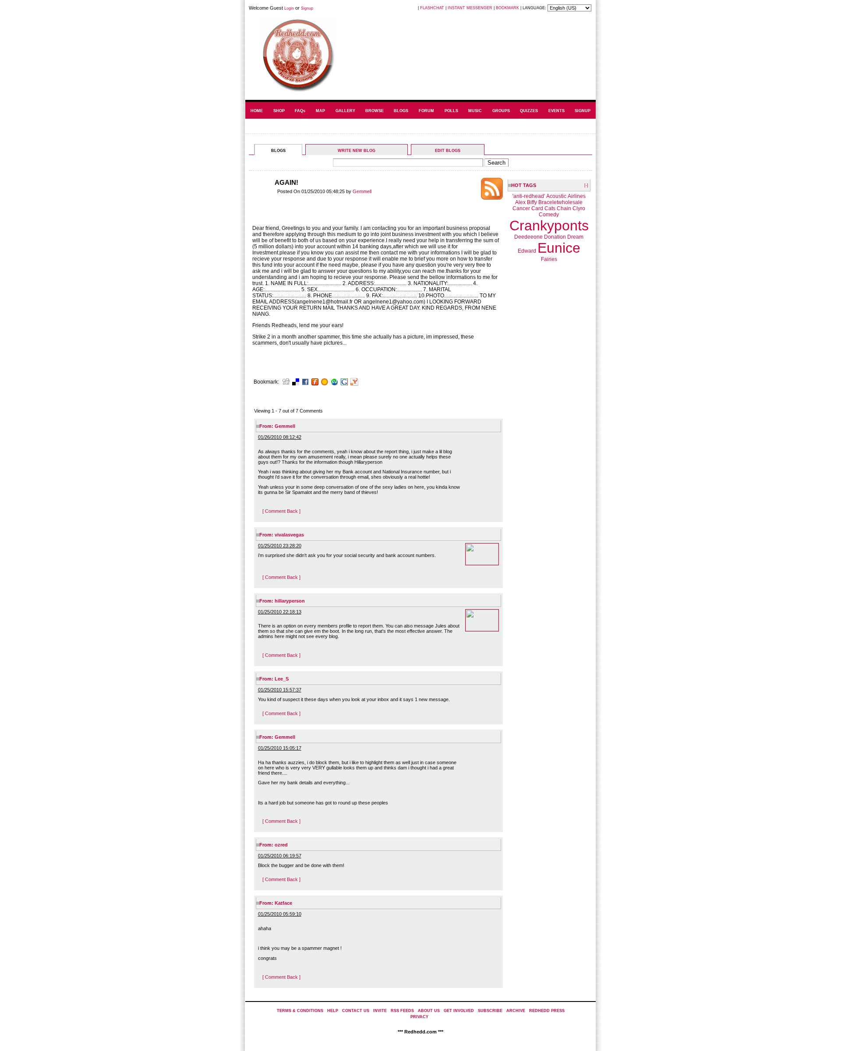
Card (537, 208)
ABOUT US (429, 1011)
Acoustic (556, 196)
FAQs (300, 111)
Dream (575, 237)
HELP (332, 1011)
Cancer (521, 208)
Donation (555, 237)
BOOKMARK (507, 8)
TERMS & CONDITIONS (300, 1011)
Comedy (549, 215)
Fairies (549, 259)
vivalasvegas (289, 534)
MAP (320, 111)
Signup (307, 8)
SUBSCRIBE (490, 1011)
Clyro (578, 208)
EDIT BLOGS (447, 150)
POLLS (451, 111)
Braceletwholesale (560, 202)
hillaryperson (290, 600)
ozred (281, 844)
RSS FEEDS (402, 1011)
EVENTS (556, 111)
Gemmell (362, 191)
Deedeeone (528, 237)
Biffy (532, 202)
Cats (549, 208)
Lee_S (282, 678)
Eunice (558, 248)
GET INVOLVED (459, 1011)
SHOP (279, 111)
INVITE (380, 1011)
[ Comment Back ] (281, 511)
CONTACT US (355, 1011)
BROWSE (374, 111)
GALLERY (345, 111)
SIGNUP (582, 111)
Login (289, 8)
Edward (527, 251)
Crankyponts (549, 225)
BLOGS (401, 111)
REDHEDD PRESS (547, 1011)
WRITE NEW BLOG (356, 150)
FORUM (426, 111)
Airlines (577, 196)
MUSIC (475, 111)
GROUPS (501, 111)
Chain (564, 208)
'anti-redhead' (528, 196)
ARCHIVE (515, 1011)
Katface (283, 903)
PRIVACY (419, 1017)
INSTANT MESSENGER (470, 8)
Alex (520, 202)
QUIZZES (529, 111)
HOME (257, 111)
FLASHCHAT (432, 8)
